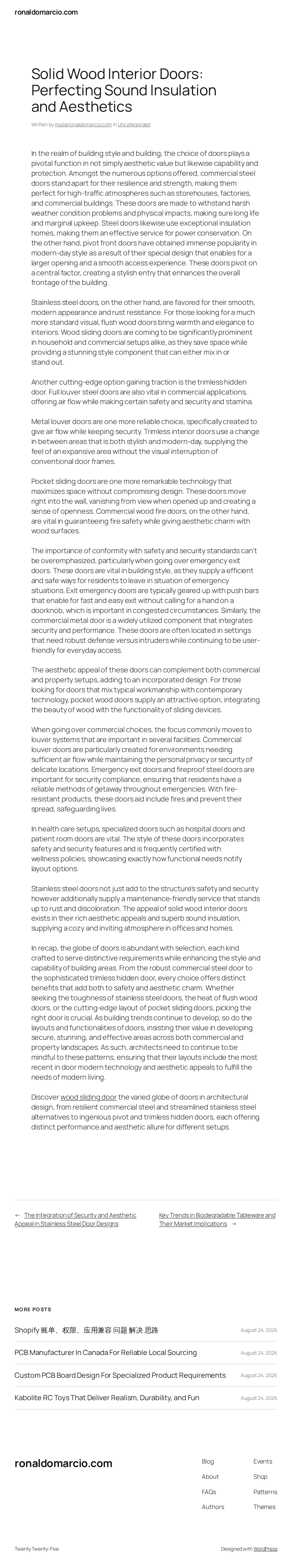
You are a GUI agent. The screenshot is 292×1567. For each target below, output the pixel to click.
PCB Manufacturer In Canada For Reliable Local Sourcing (106, 1352)
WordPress (265, 1548)
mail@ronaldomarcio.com (83, 124)
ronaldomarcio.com (46, 12)
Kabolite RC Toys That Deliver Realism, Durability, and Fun (107, 1398)
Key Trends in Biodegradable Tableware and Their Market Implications (217, 1219)
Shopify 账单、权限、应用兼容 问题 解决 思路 (86, 1330)
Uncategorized (134, 124)
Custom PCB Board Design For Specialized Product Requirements (120, 1375)
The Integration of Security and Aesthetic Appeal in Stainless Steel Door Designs (75, 1219)
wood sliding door (89, 1097)
